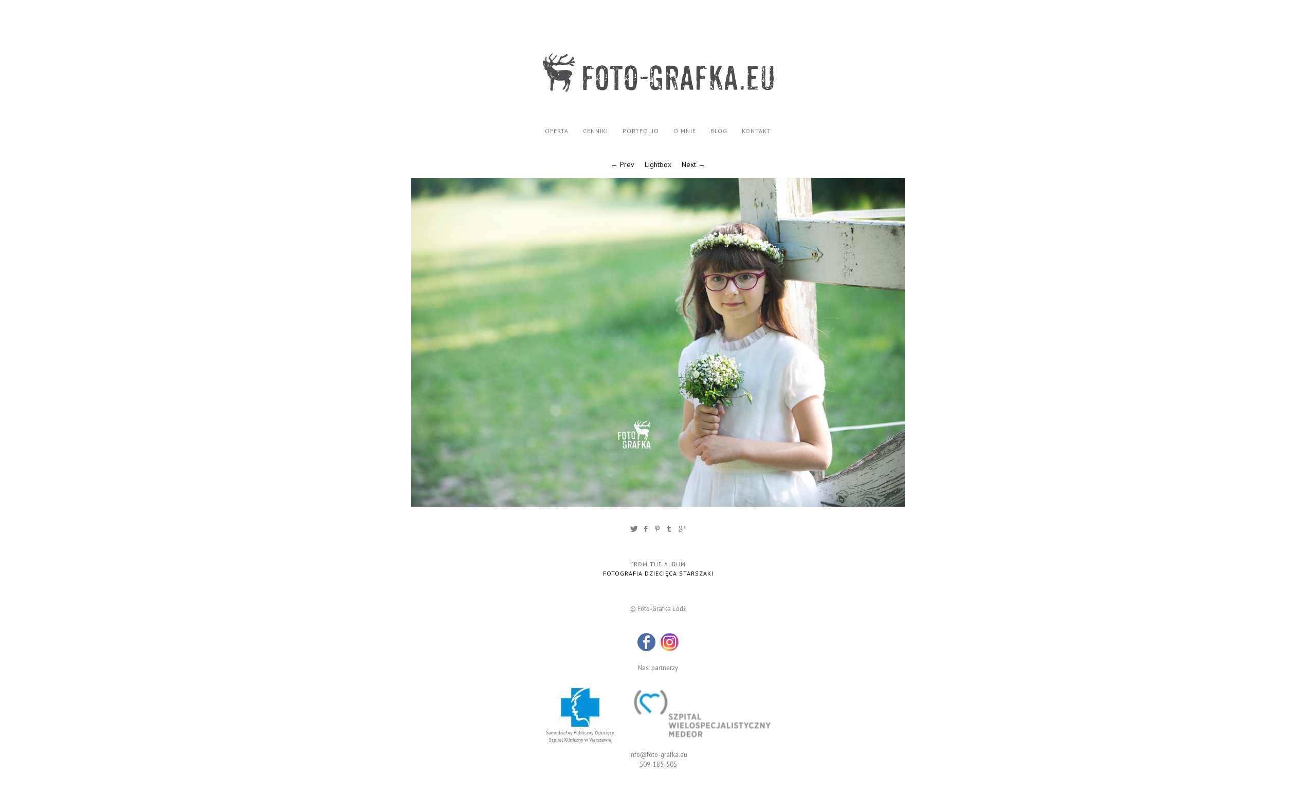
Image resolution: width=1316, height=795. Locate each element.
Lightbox (658, 164)
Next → (693, 164)
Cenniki (595, 131)
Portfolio (641, 131)
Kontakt (756, 131)
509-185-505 (658, 764)
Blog (718, 131)
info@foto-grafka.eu (658, 754)
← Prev (622, 164)
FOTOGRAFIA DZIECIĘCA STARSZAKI (658, 573)
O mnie (684, 131)
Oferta (557, 131)
